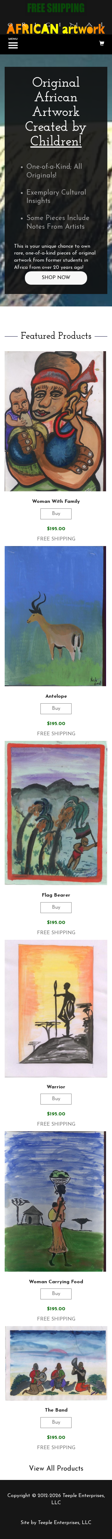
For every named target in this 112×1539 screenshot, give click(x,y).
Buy (56, 513)
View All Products (56, 1468)
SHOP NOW (56, 277)
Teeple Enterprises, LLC (64, 1522)
